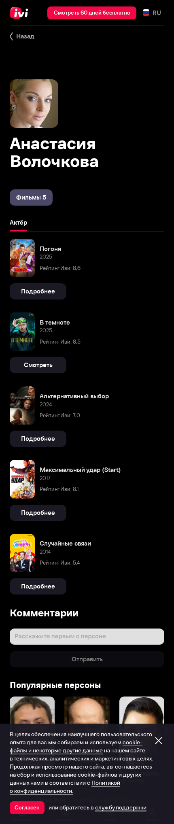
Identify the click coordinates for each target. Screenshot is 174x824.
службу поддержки (120, 807)
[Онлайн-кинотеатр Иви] (21, 13)
